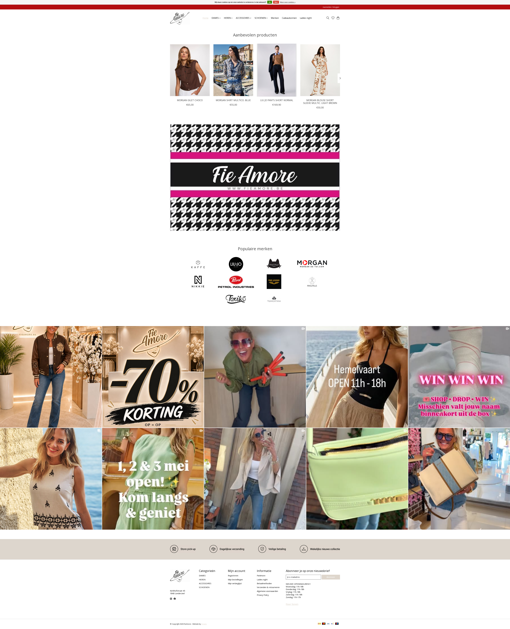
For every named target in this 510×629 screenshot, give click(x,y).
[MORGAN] (312, 264)
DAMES (202, 575)
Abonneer (330, 577)
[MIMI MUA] (274, 264)
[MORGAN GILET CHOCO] (190, 70)
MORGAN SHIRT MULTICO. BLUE (233, 100)
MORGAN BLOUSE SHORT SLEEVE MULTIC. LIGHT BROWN (320, 102)
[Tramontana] (274, 299)
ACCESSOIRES (205, 583)
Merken (275, 18)
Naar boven (292, 604)
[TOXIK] (236, 299)
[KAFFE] (198, 264)
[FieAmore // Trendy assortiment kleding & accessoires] (180, 18)
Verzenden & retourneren (268, 587)
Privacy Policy (263, 595)
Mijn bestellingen (235, 579)
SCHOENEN (204, 587)
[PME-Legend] (274, 281)
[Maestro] (337, 624)
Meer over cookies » (288, 2)
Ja (270, 2)
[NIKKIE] (198, 281)
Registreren (233, 575)
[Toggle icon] (328, 18)
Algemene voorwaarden (267, 591)
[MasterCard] (324, 624)
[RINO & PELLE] (312, 281)
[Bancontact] (332, 624)
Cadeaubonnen (289, 18)
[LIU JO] (236, 264)
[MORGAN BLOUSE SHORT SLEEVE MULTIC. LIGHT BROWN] (320, 70)
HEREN (202, 579)
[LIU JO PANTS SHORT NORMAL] (277, 70)
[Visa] (328, 624)
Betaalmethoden (264, 583)
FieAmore (261, 575)
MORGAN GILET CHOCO (190, 100)
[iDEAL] (319, 624)
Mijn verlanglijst (235, 583)
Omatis (204, 624)
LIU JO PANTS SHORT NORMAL (276, 100)
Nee (276, 2)
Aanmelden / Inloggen (331, 7)
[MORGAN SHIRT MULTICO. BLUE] (233, 70)
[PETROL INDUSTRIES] (236, 281)
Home (205, 18)
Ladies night (306, 18)
